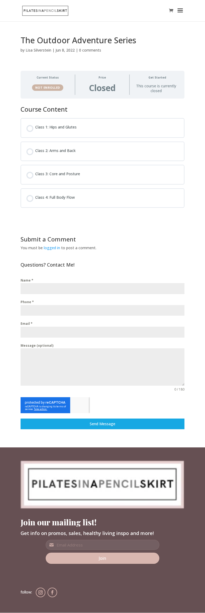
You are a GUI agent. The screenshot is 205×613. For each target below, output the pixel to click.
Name (27, 280)
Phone (27, 302)
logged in (52, 247)
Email (27, 323)
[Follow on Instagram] (40, 592)
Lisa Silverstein (38, 50)
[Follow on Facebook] (52, 592)
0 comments (90, 50)
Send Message (102, 423)
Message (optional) (37, 345)
